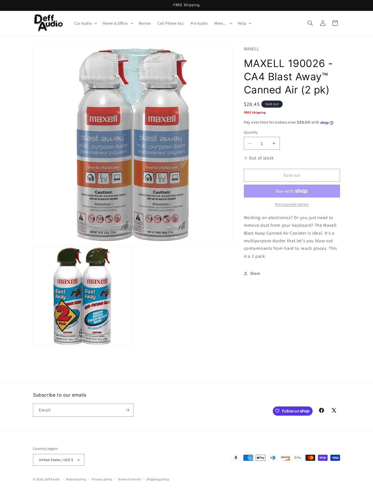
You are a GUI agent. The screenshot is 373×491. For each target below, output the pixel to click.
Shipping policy (157, 479)
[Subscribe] (127, 410)
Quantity (251, 132)
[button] (85, 23)
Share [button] (255, 273)
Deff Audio (52, 479)
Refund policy (76, 479)
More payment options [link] (292, 204)
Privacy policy (102, 479)
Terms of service (129, 479)
